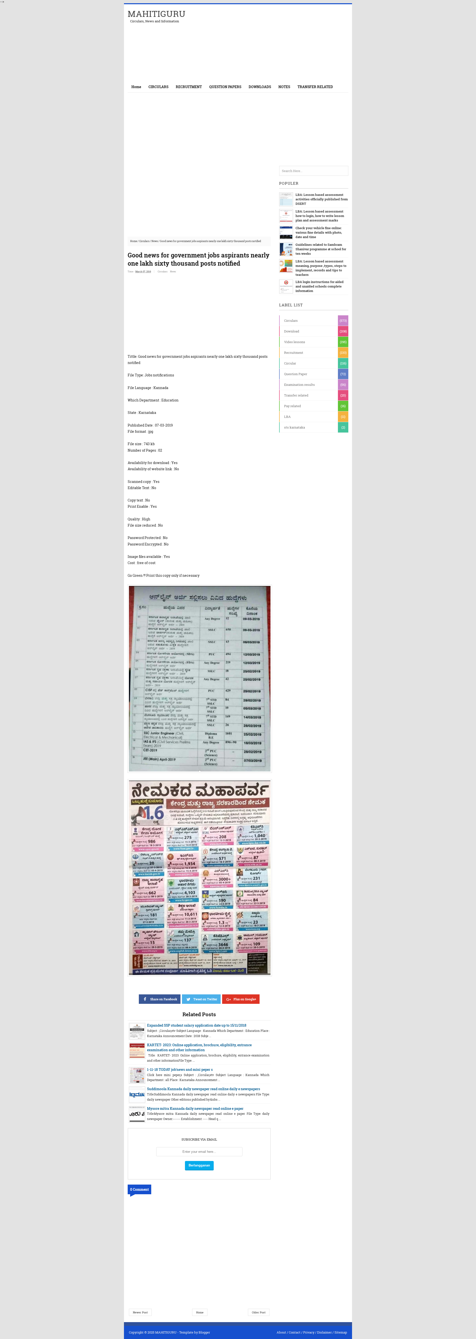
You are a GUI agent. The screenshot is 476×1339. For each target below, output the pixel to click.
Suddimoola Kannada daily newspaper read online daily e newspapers (203, 1088)
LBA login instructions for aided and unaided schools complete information (320, 286)
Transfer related (296, 395)
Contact (294, 1332)
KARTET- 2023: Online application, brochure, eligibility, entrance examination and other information (199, 1047)
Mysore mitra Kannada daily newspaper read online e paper (195, 1108)
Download (291, 331)
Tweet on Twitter (205, 999)
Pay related (292, 406)
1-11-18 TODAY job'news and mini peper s (180, 1069)
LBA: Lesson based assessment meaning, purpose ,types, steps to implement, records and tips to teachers (321, 268)
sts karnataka (294, 427)
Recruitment (293, 352)
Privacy (308, 1332)
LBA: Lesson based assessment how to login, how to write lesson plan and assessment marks (320, 215)
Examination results (299, 384)
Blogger (204, 1332)
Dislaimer (324, 1332)
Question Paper (295, 374)
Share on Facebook (163, 999)
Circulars (144, 241)
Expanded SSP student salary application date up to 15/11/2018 (196, 1025)
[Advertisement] (290, 42)
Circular (290, 363)
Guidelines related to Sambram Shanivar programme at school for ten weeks (321, 249)
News (154, 241)
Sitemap (340, 1332)
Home (136, 86)
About (281, 1332)
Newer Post (140, 1312)
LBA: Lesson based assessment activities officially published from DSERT (322, 199)
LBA (287, 416)
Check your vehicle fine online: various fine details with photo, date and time (319, 232)
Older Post (259, 1312)
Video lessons (294, 342)
